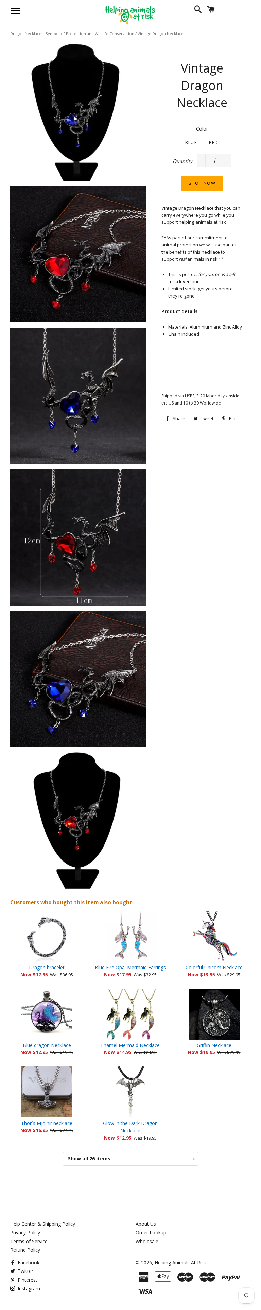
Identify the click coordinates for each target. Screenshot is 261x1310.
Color (202, 128)
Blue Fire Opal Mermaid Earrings (130, 967)
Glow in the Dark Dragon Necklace (130, 1127)
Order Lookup (151, 1232)
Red (214, 142)
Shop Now (202, 183)
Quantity (182, 161)
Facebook (27, 1262)
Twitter (24, 1271)
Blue (191, 142)
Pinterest (26, 1280)
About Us (146, 1224)
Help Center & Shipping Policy (42, 1224)
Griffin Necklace (214, 1045)
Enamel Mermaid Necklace (130, 1045)
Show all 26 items (131, 1158)
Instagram (28, 1288)
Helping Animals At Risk (180, 1262)
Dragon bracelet (47, 967)
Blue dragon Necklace (47, 1045)
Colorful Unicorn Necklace (214, 967)
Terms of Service (29, 1241)
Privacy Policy (25, 1232)
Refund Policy (25, 1250)
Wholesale (147, 1241)
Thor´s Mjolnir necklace (46, 1123)
